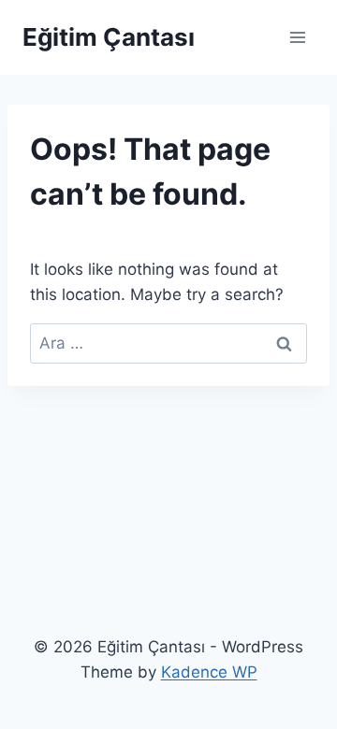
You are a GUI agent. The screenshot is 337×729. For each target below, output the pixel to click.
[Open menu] (297, 36)
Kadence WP (209, 672)
